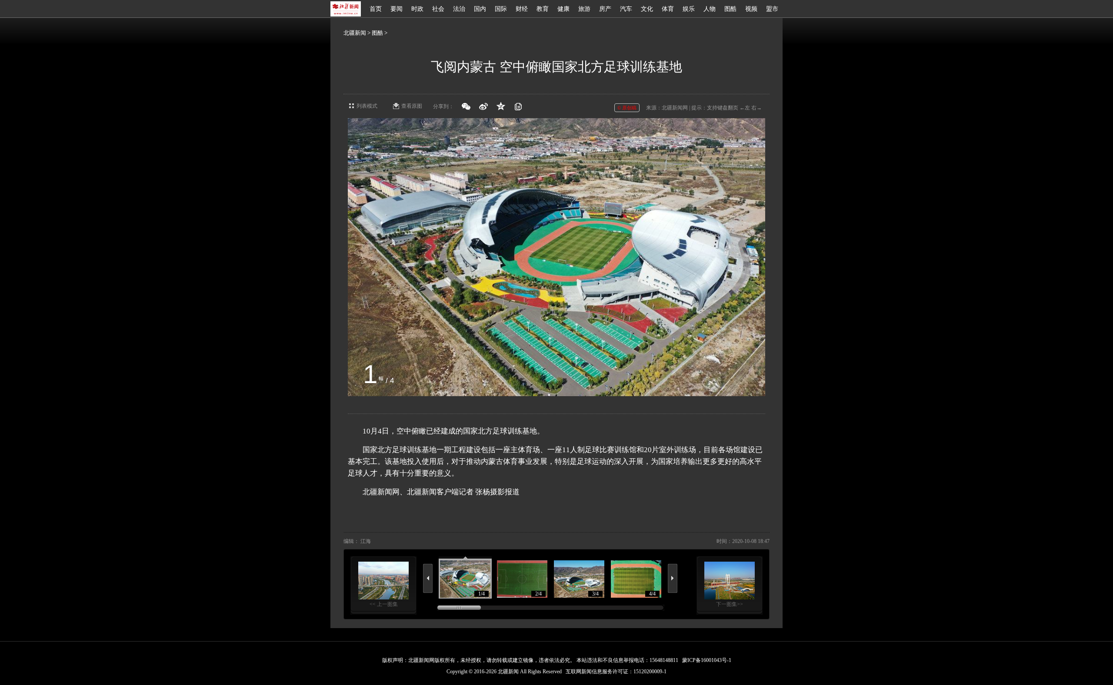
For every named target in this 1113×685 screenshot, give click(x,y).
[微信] (466, 106)
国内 (480, 9)
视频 (751, 9)
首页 (376, 9)
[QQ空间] (500, 106)
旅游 (584, 9)
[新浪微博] (483, 106)
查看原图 (411, 106)
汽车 (626, 9)
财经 (522, 9)
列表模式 (367, 106)
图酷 (730, 9)
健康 (563, 9)
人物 (709, 9)
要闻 (396, 9)
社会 (438, 9)
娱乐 (689, 9)
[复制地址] (518, 106)
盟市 (772, 9)
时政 (417, 9)
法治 (459, 9)
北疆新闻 (354, 33)
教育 (543, 9)
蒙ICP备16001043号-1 (706, 660)
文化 (647, 9)
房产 (605, 9)
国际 (501, 9)
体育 (668, 9)
